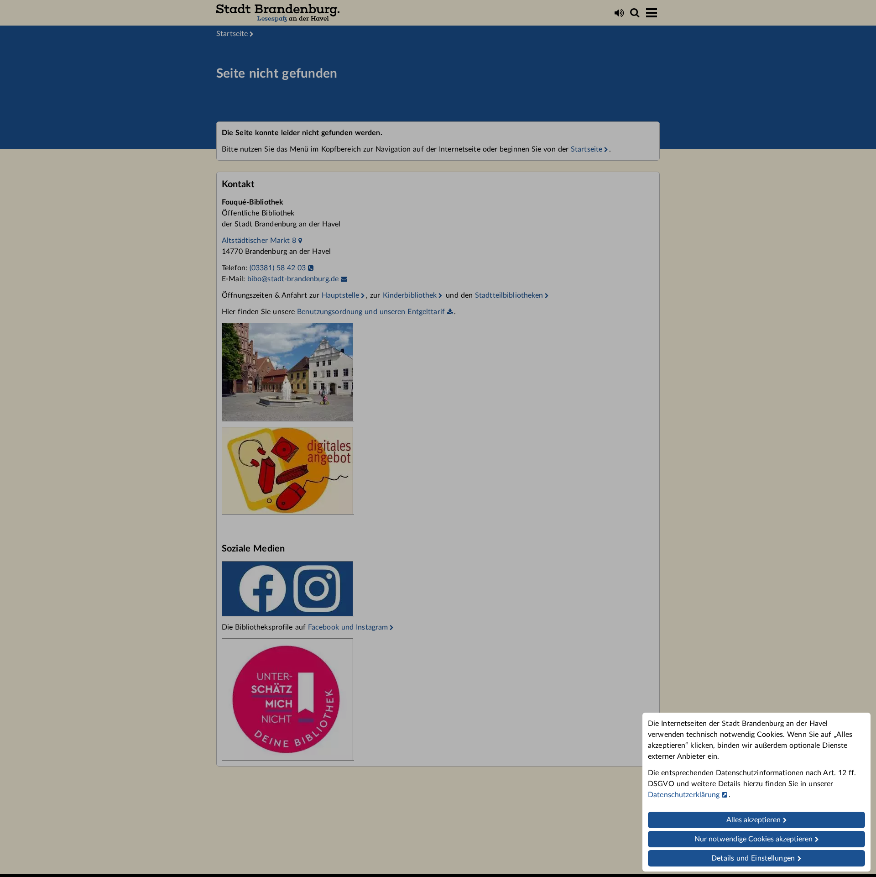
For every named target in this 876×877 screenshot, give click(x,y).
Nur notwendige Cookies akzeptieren (753, 839)
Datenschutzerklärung (684, 794)
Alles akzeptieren (753, 820)
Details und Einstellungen (753, 858)
